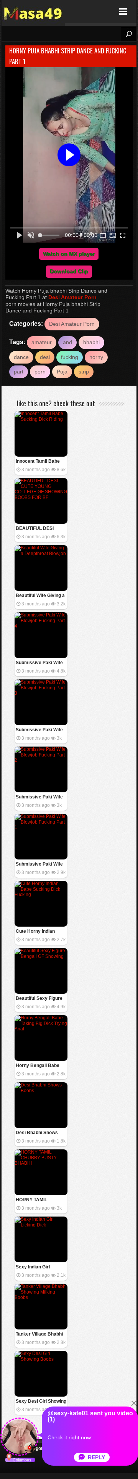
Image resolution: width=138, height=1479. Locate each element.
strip (84, 372)
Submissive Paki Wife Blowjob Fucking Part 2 (41, 797)
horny (96, 357)
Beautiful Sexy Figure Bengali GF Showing (39, 999)
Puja (62, 372)
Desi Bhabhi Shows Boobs (37, 1133)
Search (128, 34)
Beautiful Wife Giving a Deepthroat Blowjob (40, 596)
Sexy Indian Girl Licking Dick (33, 1267)
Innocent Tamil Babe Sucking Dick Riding (38, 462)
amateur (41, 342)
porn (40, 372)
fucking (69, 357)
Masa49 (33, 11)
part (18, 372)
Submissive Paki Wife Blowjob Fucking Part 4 (41, 663)
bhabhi (91, 342)
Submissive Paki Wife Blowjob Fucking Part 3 (41, 730)
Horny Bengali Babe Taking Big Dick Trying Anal (40, 1066)
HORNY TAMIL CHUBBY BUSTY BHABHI (34, 1200)
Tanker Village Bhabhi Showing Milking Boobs (41, 1334)
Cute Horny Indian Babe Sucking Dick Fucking (36, 932)
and (67, 342)
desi (45, 357)
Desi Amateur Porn (72, 297)
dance (21, 357)
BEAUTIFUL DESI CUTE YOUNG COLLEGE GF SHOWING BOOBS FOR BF (36, 529)
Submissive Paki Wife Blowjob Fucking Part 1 (41, 864)
